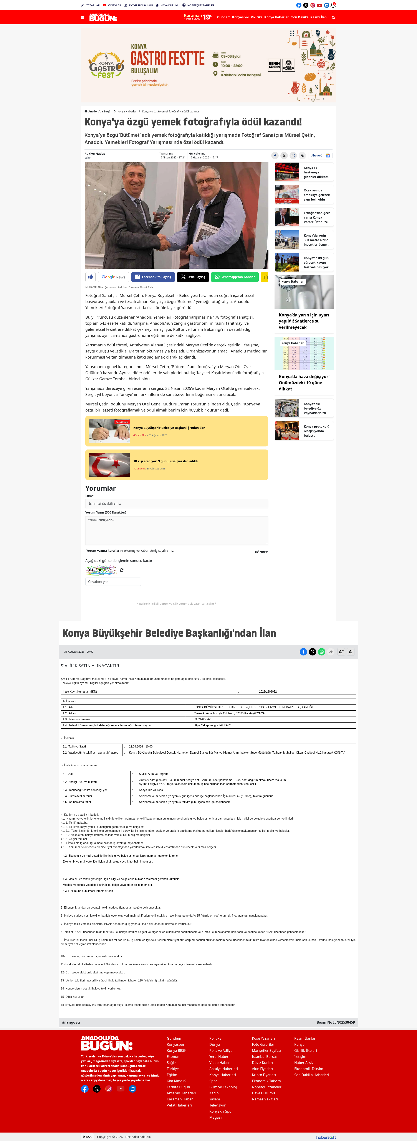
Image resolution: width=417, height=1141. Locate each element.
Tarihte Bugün (178, 1087)
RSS (88, 1137)
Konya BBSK (176, 1050)
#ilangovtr (71, 1022)
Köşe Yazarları (263, 1038)
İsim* (89, 496)
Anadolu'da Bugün (100, 111)
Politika (215, 1038)
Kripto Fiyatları (264, 1074)
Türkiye (173, 1068)
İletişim (300, 1056)
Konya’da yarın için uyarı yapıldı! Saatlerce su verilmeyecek (304, 321)
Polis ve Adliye (220, 1050)
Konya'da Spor (221, 1111)
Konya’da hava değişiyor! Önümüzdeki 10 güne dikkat (304, 383)
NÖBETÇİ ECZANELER (200, 5)
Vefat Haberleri (179, 1105)
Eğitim (172, 1074)
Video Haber (219, 1062)
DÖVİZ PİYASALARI (141, 5)
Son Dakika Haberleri (311, 1074)
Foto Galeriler (263, 1044)
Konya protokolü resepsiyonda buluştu (316, 431)
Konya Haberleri (127, 111)
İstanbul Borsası (265, 1056)
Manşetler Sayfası (266, 1050)
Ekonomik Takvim (266, 1080)
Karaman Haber (180, 1099)
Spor (213, 1080)
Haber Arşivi (304, 1062)
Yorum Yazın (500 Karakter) (105, 512)
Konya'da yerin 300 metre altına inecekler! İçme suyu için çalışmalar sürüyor (316, 240)
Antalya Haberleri (223, 1068)
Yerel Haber (218, 1056)
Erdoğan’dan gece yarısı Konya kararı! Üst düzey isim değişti (317, 217)
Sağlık (172, 1062)
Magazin (216, 1117)
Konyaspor (176, 1044)
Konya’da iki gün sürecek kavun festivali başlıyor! (316, 262)
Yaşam (214, 1099)
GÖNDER (261, 552)
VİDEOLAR (114, 5)
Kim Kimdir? (176, 1080)
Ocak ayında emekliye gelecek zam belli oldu (317, 194)
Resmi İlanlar (305, 1038)
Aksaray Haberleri (181, 1093)
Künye (299, 1044)
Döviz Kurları (262, 1062)
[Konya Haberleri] (304, 291)
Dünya (214, 1044)
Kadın (214, 1093)
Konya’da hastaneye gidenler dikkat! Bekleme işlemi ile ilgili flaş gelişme (317, 172)
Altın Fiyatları (262, 1068)
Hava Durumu (263, 1093)
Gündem (174, 1038)
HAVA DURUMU (170, 5)
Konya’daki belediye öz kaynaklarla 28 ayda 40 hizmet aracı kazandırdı (316, 408)
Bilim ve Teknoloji (223, 1087)
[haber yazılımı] (326, 1136)
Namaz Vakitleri (265, 1099)
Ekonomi (174, 1056)
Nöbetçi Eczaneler (266, 1087)
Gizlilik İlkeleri (305, 1050)
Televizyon (217, 1105)
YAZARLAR (93, 5)
